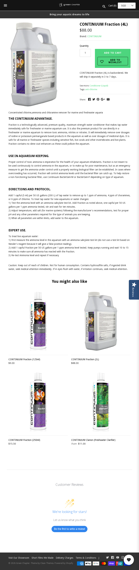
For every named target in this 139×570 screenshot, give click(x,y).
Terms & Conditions (86, 557)
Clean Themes (47, 563)
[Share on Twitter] (93, 99)
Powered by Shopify (64, 563)
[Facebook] (112, 557)
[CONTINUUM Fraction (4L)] (34, 24)
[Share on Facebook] (89, 99)
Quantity (84, 45)
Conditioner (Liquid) (99, 86)
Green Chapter (23, 563)
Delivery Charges (64, 557)
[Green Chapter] (69, 5)
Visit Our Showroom (18, 557)
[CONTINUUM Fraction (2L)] (101, 321)
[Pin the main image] (98, 99)
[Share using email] (108, 99)
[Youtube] (117, 557)
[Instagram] (122, 557)
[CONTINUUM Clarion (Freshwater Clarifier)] (101, 402)
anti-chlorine (91, 89)
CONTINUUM (94, 36)
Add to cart (113, 57)
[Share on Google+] (103, 99)
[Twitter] (107, 557)
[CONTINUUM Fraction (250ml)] (38, 402)
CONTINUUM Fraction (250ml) (24, 440)
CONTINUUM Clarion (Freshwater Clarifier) (93, 440)
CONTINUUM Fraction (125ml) (24, 359)
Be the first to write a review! (69, 528)
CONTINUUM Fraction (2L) (85, 359)
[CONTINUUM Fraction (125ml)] (38, 321)
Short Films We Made (42, 557)
